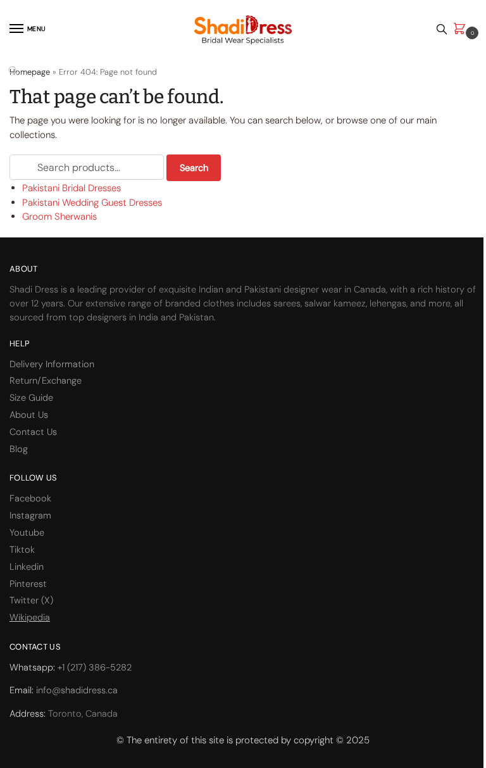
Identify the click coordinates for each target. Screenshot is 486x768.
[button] (462, 29)
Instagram (30, 516)
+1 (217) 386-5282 (95, 668)
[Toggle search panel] (441, 29)
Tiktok (22, 550)
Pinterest (28, 584)
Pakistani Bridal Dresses (71, 188)
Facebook (30, 499)
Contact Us (33, 432)
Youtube (26, 533)
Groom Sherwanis (59, 216)
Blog (18, 449)
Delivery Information (51, 364)
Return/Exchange (45, 381)
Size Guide (31, 398)
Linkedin (26, 567)
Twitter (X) (31, 601)
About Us (28, 415)
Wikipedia (29, 618)
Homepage (29, 71)
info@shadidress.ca (77, 690)
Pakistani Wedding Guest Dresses (92, 202)
